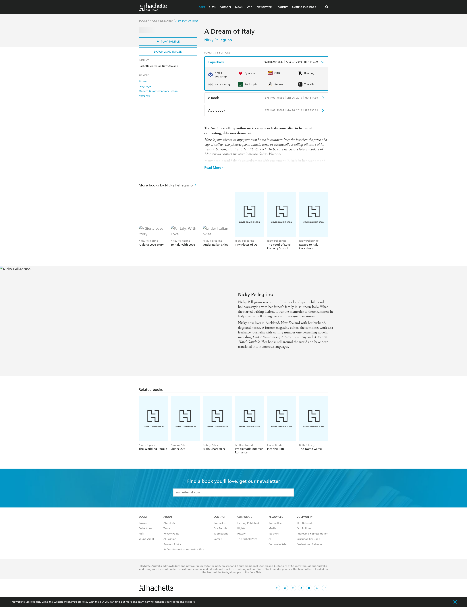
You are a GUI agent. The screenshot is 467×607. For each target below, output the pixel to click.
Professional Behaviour (310, 544)
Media (272, 528)
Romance (144, 95)
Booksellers (275, 523)
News (238, 7)
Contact (219, 517)
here (192, 601)
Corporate (244, 517)
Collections (145, 528)
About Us (169, 523)
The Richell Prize (247, 539)
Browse (143, 523)
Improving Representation (312, 533)
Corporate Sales (278, 544)
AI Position (169, 539)
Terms (166, 528)
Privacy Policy (171, 533)
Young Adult (146, 539)
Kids (141, 533)
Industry (282, 7)
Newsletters (264, 7)
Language (145, 86)
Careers (218, 539)
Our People (220, 528)
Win (249, 7)
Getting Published (304, 7)
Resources (276, 517)
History (241, 533)
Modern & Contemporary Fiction (158, 91)
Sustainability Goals (308, 539)
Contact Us (220, 523)
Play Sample (170, 41)
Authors (225, 7)
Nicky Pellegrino (218, 40)
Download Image (168, 51)
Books (201, 7)
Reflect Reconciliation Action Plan (183, 549)
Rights (241, 528)
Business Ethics (172, 544)
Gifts (212, 7)
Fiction (143, 81)
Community (305, 517)
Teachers (274, 533)
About (167, 517)
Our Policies (304, 528)
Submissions (221, 533)
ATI (270, 539)
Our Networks (305, 523)
